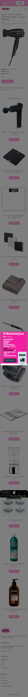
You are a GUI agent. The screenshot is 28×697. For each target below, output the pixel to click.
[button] (10, 360)
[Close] (2, 333)
